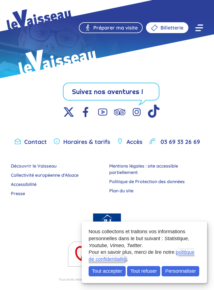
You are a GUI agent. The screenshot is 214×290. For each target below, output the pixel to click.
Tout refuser (143, 271)
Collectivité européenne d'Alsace (45, 174)
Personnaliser (180, 271)
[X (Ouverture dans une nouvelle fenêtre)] (68, 112)
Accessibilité (24, 184)
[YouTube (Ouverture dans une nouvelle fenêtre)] (102, 112)
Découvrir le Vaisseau (34, 165)
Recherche (44, 9)
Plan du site (121, 190)
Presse (18, 193)
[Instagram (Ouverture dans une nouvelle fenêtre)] (136, 112)
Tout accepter (107, 271)
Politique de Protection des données (147, 181)
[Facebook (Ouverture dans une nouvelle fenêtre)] (85, 112)
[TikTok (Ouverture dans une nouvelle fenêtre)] (153, 112)
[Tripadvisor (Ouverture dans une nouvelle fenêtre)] (119, 112)
